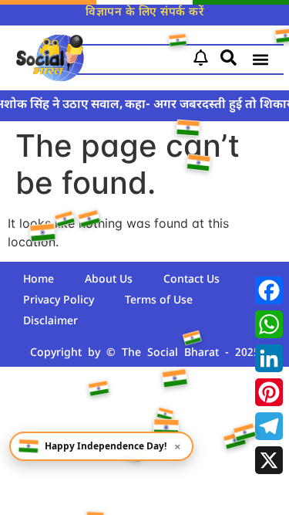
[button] (261, 60)
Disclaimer (50, 321)
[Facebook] (269, 290)
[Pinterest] (269, 392)
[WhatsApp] (269, 324)
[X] (269, 460)
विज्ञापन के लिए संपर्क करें (144, 12)
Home (38, 280)
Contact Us (191, 280)
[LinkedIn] (269, 358)
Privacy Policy (58, 300)
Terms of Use (159, 300)
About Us (109, 280)
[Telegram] (269, 426)
